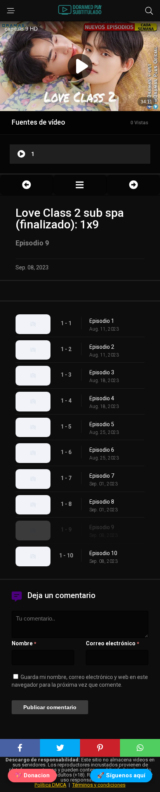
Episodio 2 (101, 347)
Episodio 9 (101, 527)
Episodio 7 (101, 476)
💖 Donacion (32, 776)
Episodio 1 (101, 321)
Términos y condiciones (98, 785)
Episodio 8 (101, 502)
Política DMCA (50, 785)
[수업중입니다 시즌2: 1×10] (133, 185)
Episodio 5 (101, 424)
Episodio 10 (103, 553)
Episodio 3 (101, 372)
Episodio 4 (101, 398)
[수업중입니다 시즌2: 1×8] (26, 185)
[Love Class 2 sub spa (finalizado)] (79, 185)
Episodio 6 (101, 450)
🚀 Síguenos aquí (121, 776)
